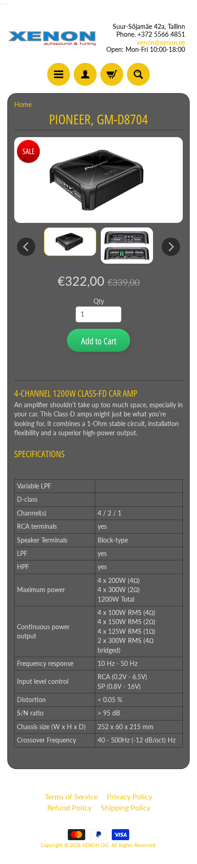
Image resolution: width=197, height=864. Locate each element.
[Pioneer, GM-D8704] (70, 241)
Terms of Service (71, 796)
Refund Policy (69, 807)
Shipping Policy (125, 807)
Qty (98, 301)
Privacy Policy (129, 796)
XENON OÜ (95, 845)
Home (23, 104)
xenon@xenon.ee (161, 42)
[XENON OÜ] (52, 38)
